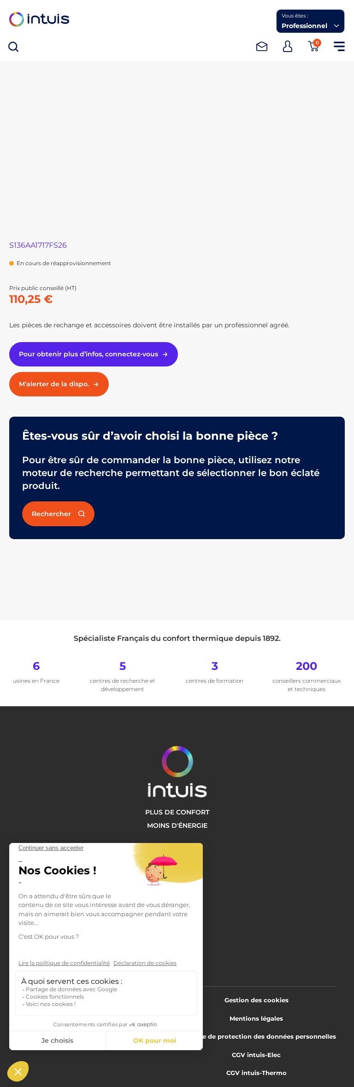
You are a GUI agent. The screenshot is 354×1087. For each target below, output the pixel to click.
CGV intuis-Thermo (256, 1072)
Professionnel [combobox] (304, 26)
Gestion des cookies (256, 1000)
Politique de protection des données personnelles (256, 1036)
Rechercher (51, 514)
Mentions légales (256, 1018)
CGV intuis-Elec (256, 1054)
